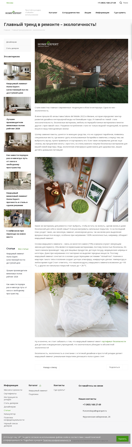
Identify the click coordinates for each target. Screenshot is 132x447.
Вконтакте (81, 391)
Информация (11, 385)
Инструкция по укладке (11, 398)
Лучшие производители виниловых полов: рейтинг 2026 (16, 273)
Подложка (33, 394)
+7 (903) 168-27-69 (92, 404)
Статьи (7, 410)
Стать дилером (11, 403)
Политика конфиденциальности (14, 418)
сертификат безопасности (113, 341)
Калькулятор (10, 414)
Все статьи (23, 249)
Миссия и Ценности (13, 390)
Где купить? (59, 390)
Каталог (33, 385)
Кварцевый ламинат (38, 390)
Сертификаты (10, 393)
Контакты (59, 385)
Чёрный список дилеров (11, 424)
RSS (125, 24)
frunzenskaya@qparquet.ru (95, 410)
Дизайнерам (10, 406)
